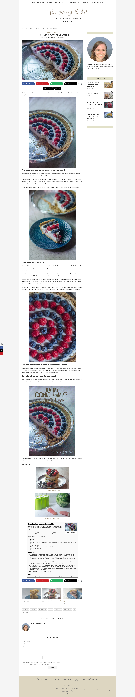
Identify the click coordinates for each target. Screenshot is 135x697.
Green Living (59, 2)
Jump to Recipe (48, 89)
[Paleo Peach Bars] (31, 593)
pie (74, 609)
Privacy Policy (67, 685)
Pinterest (37, 460)
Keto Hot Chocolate (93, 93)
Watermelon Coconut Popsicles (52, 518)
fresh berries (58, 609)
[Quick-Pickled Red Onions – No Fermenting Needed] (108, 105)
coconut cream (42, 609)
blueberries (33, 609)
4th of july (25, 609)
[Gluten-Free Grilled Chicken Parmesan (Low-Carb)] (108, 85)
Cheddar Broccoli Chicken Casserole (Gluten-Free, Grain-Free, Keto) (93, 115)
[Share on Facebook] (1, 347)
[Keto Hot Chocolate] (108, 95)
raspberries (25, 612)
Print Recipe (58, 89)
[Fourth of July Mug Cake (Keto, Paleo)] (51, 593)
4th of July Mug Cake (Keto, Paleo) (52, 490)
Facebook (30, 460)
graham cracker (67, 609)
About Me (85, 2)
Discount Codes (96, 2)
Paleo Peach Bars (26, 600)
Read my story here (106, 71)
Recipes (49, 2)
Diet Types (40, 2)
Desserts (37, 28)
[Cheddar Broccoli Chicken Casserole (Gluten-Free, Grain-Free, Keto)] (108, 115)
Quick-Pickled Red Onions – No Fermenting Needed (94, 104)
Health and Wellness (73, 2)
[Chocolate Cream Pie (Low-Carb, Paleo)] (72, 593)
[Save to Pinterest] (1, 353)
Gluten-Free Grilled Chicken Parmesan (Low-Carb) (93, 84)
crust (50, 609)
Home (33, 2)
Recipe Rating (27, 641)
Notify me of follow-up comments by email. (37, 664)
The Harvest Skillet (50, 37)
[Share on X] (1, 350)
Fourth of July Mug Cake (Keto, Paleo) (51, 600)
